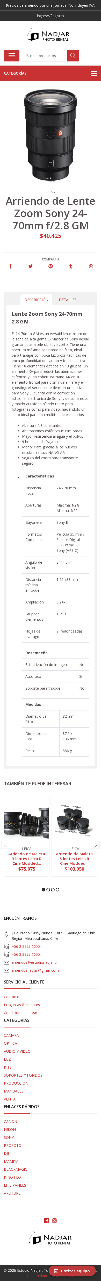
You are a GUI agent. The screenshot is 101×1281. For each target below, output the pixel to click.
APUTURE (12, 1193)
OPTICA (10, 1043)
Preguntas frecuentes (22, 1004)
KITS (8, 1067)
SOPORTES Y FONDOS (23, 1075)
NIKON (10, 1129)
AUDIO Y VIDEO (17, 1051)
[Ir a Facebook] (46, 1220)
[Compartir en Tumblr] (70, 266)
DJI (6, 1153)
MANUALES (14, 1091)
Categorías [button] (15, 73)
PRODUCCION (16, 1083)
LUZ (7, 1059)
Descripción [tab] (36, 299)
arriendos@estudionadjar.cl (34, 962)
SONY (9, 1137)
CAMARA (11, 1035)
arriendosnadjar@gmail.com (35, 970)
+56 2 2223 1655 (26, 946)
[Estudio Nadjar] (48, 35)
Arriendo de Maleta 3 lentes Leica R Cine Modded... (26, 858)
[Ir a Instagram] (54, 1220)
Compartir (50, 259)
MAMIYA (11, 1161)
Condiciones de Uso (20, 1012)
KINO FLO (12, 1177)
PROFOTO (12, 1145)
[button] (43, 889)
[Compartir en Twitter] (30, 266)
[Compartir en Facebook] (10, 266)
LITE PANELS (15, 1185)
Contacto (11, 996)
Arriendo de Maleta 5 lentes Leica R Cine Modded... (74, 858)
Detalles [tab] (68, 299)
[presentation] (5, 845)
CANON (10, 1121)
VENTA (10, 1099)
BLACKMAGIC (15, 1169)
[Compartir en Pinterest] (50, 266)
